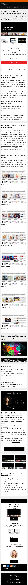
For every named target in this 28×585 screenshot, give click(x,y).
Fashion (19, 11)
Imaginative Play (19, 149)
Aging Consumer (17, 144)
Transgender (12, 18)
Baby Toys (10, 142)
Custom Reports (7, 19)
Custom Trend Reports (14, 579)
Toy (6, 16)
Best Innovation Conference (13, 577)
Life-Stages (12, 11)
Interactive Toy (9, 140)
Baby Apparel (21, 140)
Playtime (3, 18)
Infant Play (15, 140)
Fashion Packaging (11, 16)
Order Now (14, 62)
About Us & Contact (13, 575)
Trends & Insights (7, 7)
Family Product (9, 144)
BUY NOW (14, 540)
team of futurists (16, 442)
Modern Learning (10, 147)
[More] (2, 151)
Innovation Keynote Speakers (13, 576)
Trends (5, 581)
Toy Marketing (4, 142)
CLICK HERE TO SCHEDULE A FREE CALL (14, 449)
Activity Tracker (11, 146)
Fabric (17, 16)
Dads (17, 146)
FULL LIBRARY (4, 11)
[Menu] (26, 4)
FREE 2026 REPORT (14, 58)
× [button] (26, 1)
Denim (16, 18)
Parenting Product (18, 142)
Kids (20, 18)
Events (22, 7)
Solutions (16, 7)
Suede (6, 18)
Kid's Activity (18, 147)
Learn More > (6, 568)
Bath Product (12, 149)
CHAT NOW (14, 518)
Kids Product (23, 16)
